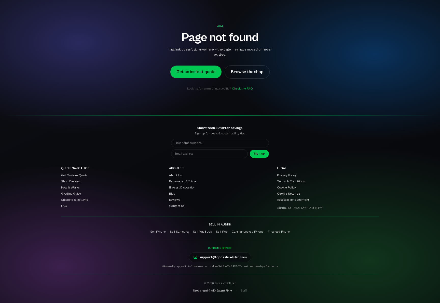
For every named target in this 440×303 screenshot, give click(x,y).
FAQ (64, 206)
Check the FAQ (242, 88)
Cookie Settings (288, 193)
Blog (172, 193)
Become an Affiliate (182, 181)
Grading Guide (71, 193)
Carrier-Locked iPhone (248, 231)
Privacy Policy (287, 175)
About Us (175, 175)
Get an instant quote (195, 71)
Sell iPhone (158, 231)
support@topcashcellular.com (223, 257)
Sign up (259, 153)
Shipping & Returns (74, 199)
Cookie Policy (286, 187)
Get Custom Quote (74, 175)
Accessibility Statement (293, 199)
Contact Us (176, 206)
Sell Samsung (179, 231)
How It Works (70, 187)
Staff (244, 290)
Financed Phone (279, 231)
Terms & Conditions (291, 181)
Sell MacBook (202, 231)
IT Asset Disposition (182, 187)
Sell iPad (222, 231)
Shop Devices (70, 181)
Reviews (174, 199)
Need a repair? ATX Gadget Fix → (212, 290)
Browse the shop (247, 71)
